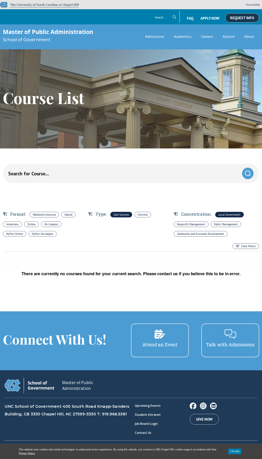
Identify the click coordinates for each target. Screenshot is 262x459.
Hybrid (68, 214)
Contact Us (143, 433)
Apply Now (209, 18)
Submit (248, 173)
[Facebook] (193, 406)
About (249, 36)
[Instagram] (203, 406)
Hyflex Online (14, 234)
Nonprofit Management (191, 224)
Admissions (154, 36)
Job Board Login (146, 424)
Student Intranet (148, 415)
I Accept (234, 451)
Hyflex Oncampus (43, 234)
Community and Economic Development (200, 234)
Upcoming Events (148, 405)
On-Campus (51, 224)
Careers (207, 36)
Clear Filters (248, 246)
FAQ (190, 18)
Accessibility (253, 4)
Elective (142, 214)
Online (31, 224)
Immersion (12, 224)
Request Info (242, 17)
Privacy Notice (27, 453)
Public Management (226, 224)
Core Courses (121, 214)
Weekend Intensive (44, 214)
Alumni (229, 36)
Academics (182, 36)
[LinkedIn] (213, 406)
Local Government (229, 214)
